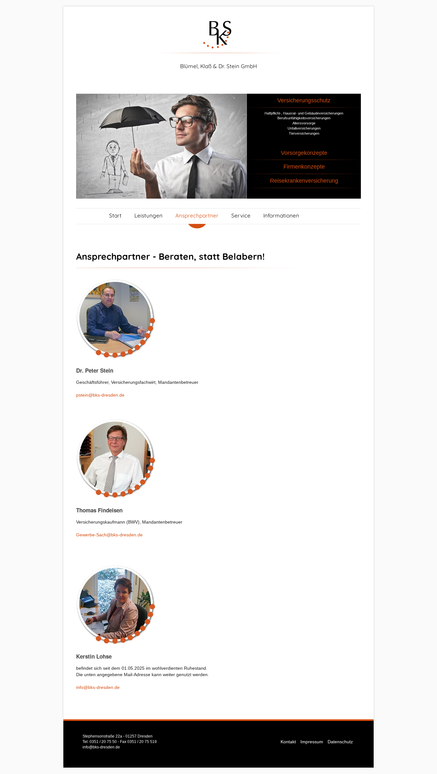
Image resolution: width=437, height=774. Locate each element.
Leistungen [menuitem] (148, 215)
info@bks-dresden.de (98, 687)
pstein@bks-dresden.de (100, 395)
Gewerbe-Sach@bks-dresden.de (109, 534)
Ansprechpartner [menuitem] (197, 215)
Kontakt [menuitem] (288, 741)
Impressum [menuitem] (311, 741)
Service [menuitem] (240, 215)
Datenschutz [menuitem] (340, 741)
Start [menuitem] (115, 215)
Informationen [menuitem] (281, 215)
